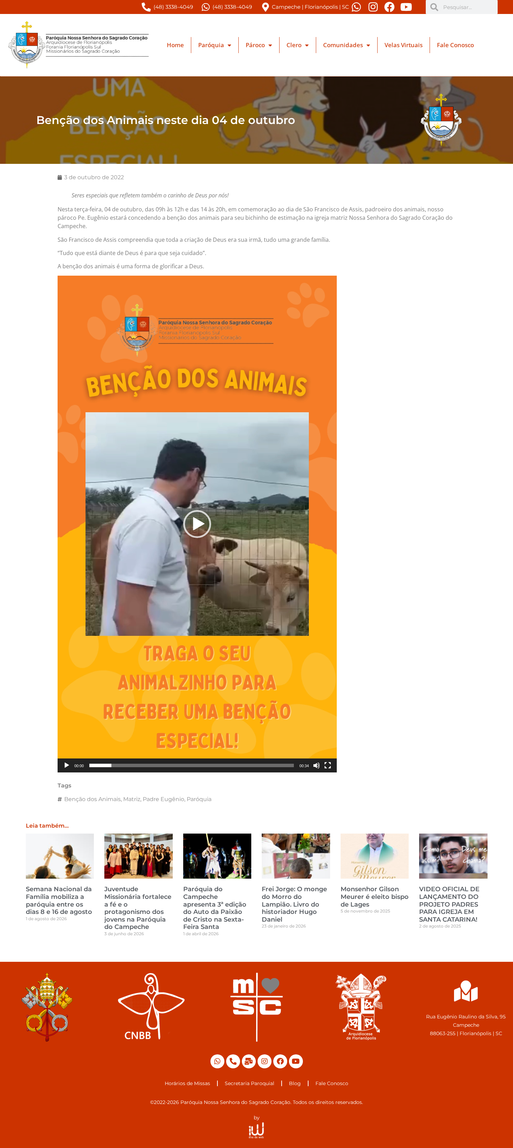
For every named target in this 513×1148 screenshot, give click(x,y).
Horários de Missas (187, 1083)
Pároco (255, 45)
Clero (294, 45)
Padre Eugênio (163, 799)
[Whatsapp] (217, 1061)
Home (175, 45)
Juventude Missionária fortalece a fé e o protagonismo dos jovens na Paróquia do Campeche (137, 908)
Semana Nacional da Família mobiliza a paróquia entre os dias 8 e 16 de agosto (59, 900)
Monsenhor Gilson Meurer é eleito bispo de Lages (375, 896)
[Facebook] (280, 1061)
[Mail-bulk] (249, 1061)
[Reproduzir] (66, 765)
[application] (197, 524)
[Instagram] (265, 1061)
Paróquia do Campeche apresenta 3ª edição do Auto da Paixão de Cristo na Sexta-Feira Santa (214, 908)
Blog (295, 1083)
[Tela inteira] (327, 765)
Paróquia (211, 45)
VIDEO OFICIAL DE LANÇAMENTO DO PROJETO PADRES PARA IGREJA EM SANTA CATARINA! (449, 904)
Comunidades (343, 45)
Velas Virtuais (404, 45)
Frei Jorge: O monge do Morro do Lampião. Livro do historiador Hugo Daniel (294, 904)
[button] (197, 524)
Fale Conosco (455, 45)
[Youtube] (296, 1061)
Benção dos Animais (92, 799)
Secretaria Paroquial (249, 1083)
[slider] (191, 765)
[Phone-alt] (233, 1061)
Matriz (131, 799)
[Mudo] (316, 765)
